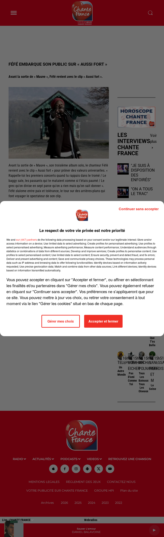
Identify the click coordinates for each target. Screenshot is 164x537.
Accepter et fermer (103, 321)
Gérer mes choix (60, 321)
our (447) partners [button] (26, 239)
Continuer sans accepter (139, 208)
